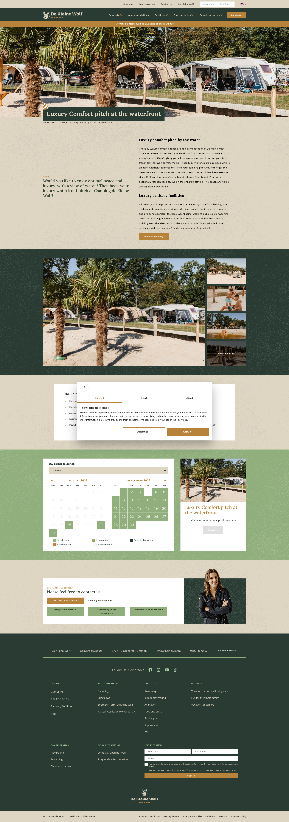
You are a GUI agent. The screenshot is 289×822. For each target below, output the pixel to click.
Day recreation (182, 15)
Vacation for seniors (202, 704)
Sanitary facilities (61, 706)
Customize (142, 431)
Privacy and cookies (192, 816)
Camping (56, 683)
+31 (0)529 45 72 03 (64, 600)
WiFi (146, 732)
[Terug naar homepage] (62, 15)
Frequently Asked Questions (106, 611)
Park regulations (171, 816)
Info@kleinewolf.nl (64, 609)
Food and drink (153, 711)
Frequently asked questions (113, 759)
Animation (150, 704)
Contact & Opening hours (112, 752)
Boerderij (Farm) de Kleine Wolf (115, 704)
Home (46, 122)
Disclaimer (210, 816)
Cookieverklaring (238, 816)
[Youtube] (167, 670)
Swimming (150, 691)
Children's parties (61, 766)
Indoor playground (155, 698)
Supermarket (151, 725)
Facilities (160, 15)
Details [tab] (144, 398)
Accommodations (138, 15)
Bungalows (104, 698)
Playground (57, 752)
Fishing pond (151, 718)
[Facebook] (150, 670)
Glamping (103, 691)
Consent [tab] (99, 398)
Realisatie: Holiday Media (82, 816)
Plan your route (226, 650)
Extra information (209, 15)
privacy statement (177, 770)
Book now (235, 15)
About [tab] (189, 398)
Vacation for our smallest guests (209, 691)
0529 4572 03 (199, 650)
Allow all (187, 431)
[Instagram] (158, 670)
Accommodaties (60, 122)
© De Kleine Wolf (55, 816)
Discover (196, 683)
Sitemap (222, 816)
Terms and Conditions (149, 816)
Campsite (114, 15)
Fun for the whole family (205, 698)
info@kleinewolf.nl (169, 650)
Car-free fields (60, 699)
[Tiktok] (175, 670)
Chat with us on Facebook (148, 609)
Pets (53, 713)
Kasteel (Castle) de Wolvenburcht (116, 711)
